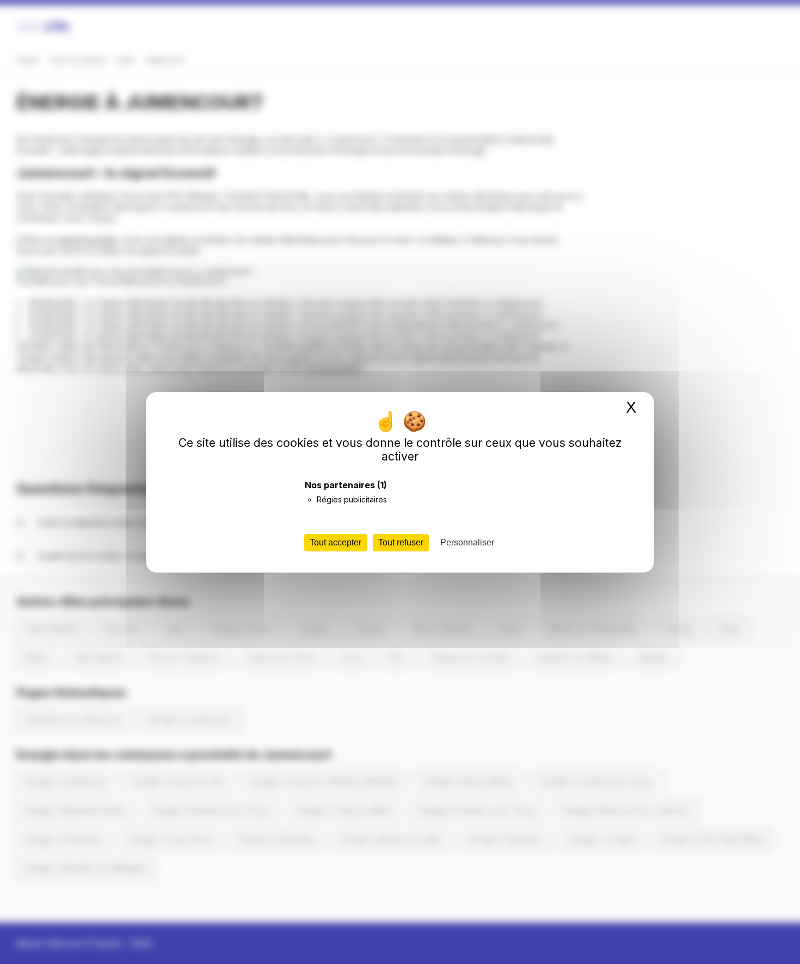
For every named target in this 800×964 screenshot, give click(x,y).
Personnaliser (467, 542)
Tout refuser (400, 542)
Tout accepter (335, 542)
